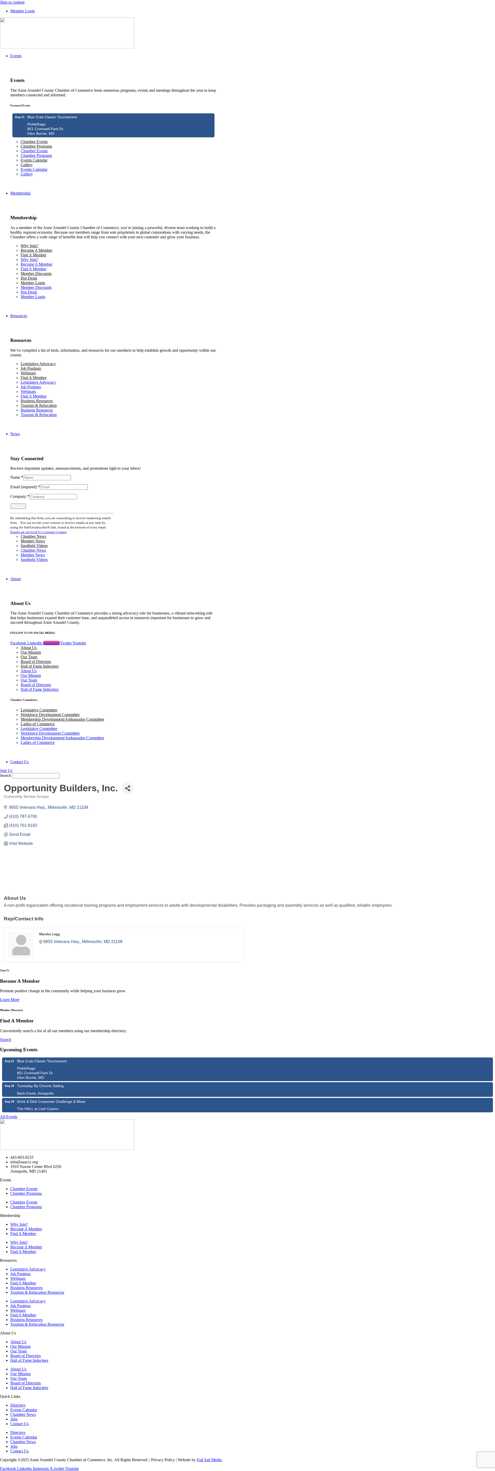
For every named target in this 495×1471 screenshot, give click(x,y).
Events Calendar (34, 160)
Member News (33, 541)
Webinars (28, 373)
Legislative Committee (39, 710)
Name (16, 477)
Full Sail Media (209, 1460)
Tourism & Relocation (39, 405)
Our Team (29, 657)
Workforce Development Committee (50, 714)
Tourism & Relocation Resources (37, 1292)
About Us (29, 647)
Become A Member (36, 250)
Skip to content (12, 2)
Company (19, 496)
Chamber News (33, 536)
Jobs (14, 1419)
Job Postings (31, 368)
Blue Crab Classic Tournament (52, 117)
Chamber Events (34, 141)
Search (5, 775)
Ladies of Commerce (38, 724)
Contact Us (19, 1424)
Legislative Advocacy (38, 364)
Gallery (27, 165)
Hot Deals (29, 278)
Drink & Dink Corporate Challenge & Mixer (51, 1101)
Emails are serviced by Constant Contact (38, 532)
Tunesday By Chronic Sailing (40, 1086)
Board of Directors (36, 661)
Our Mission (31, 652)
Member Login (33, 283)
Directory (18, 1405)
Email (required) (25, 487)
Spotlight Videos (34, 545)
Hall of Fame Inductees (40, 666)
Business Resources (37, 401)
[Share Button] (127, 788)
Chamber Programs (36, 146)
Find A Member (33, 255)
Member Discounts (36, 273)
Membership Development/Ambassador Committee (62, 719)
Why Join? (29, 245)
